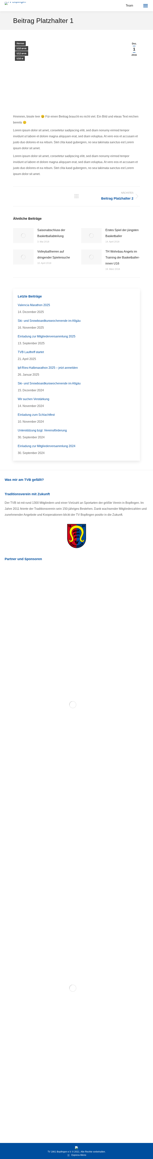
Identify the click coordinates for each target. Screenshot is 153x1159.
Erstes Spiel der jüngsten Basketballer (122, 233)
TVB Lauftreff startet (31, 352)
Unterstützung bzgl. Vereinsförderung (42, 430)
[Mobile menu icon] (145, 5)
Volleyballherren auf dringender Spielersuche (53, 254)
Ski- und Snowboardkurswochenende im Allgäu (49, 320)
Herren (20, 43)
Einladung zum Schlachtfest (36, 414)
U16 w (20, 58)
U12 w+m (21, 53)
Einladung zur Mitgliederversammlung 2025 (46, 336)
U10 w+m (21, 48)
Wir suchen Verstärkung (33, 399)
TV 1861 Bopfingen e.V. (59, 1151)
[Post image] (23, 235)
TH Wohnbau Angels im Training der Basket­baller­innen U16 (122, 257)
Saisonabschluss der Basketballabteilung (51, 233)
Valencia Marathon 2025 (34, 305)
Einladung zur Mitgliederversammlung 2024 (46, 446)
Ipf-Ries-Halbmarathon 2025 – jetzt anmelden (48, 367)
